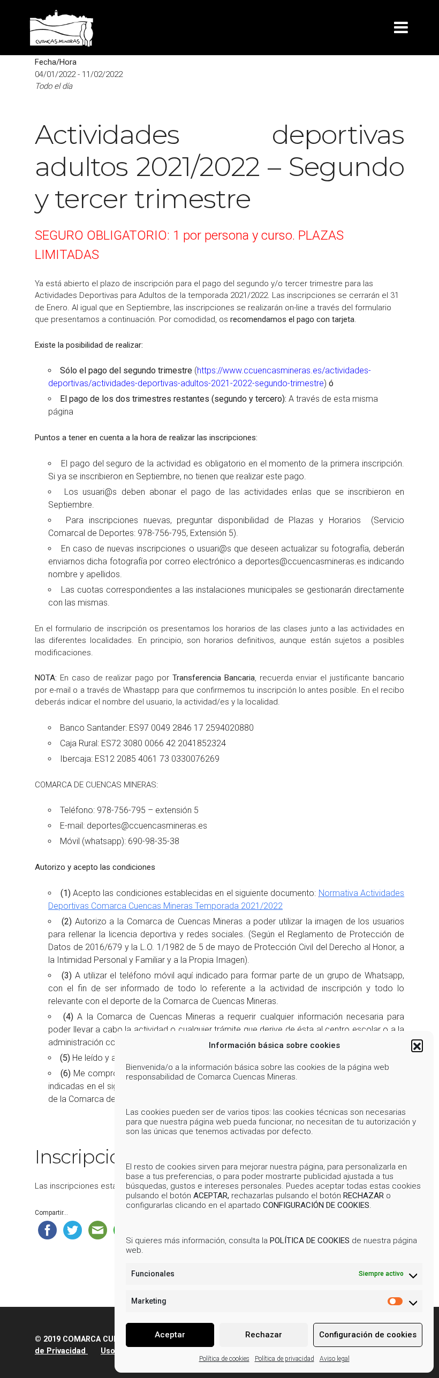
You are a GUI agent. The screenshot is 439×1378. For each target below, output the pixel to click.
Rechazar (263, 1334)
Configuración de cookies (368, 1334)
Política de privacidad (284, 1358)
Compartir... (51, 1212)
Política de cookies (224, 1358)
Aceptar (170, 1334)
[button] (417, 1045)
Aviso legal (335, 1358)
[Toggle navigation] (403, 27)
